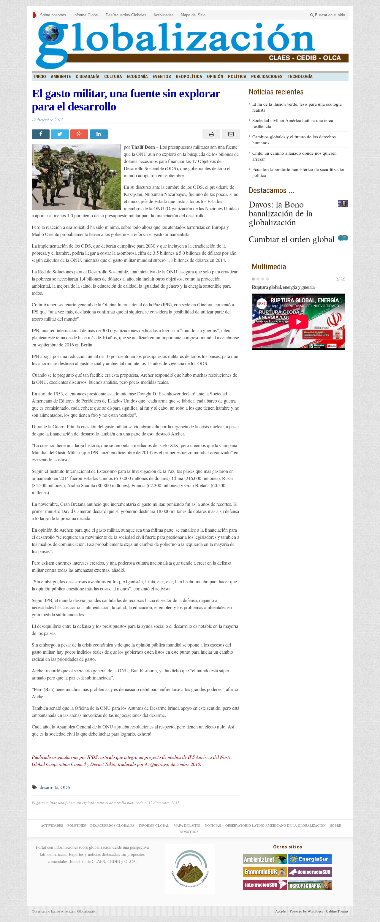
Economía (137, 76)
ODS (65, 787)
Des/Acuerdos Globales (126, 15)
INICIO (40, 76)
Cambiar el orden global (292, 239)
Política (237, 76)
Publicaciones (267, 76)
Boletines (76, 825)
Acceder (281, 911)
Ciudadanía (87, 76)
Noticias (213, 825)
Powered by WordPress (306, 911)
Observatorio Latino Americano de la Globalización (275, 825)
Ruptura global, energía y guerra (283, 287)
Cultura (113, 76)
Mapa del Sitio (193, 15)
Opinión (215, 76)
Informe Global (86, 15)
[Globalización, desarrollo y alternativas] (190, 46)
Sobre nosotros (53, 15)
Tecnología (300, 76)
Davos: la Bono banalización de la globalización (280, 213)
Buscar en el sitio (329, 15)
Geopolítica (189, 76)
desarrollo (49, 787)
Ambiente (61, 76)
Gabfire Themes (337, 911)
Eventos (162, 76)
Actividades (163, 15)
